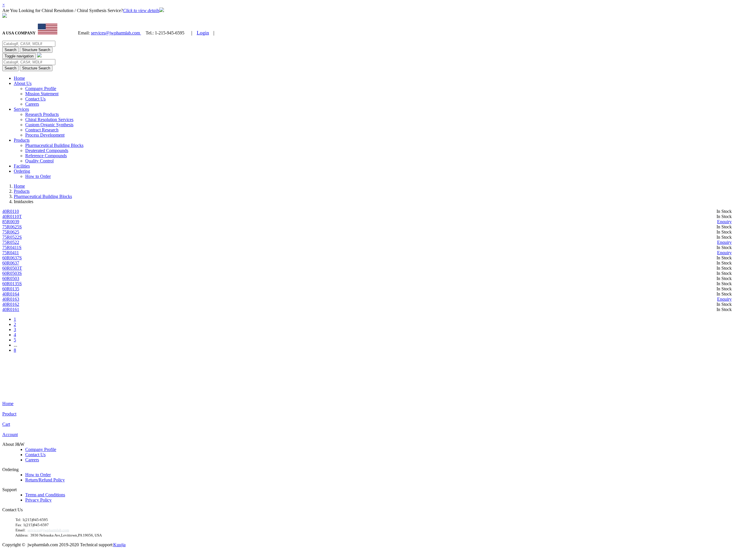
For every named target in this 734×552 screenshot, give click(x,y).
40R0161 (10, 309)
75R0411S (12, 247)
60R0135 (10, 288)
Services (21, 109)
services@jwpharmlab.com (116, 32)
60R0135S (12, 283)
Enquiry (724, 221)
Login (203, 33)
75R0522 (10, 242)
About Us (23, 83)
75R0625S (12, 226)
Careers (32, 104)
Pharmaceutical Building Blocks (54, 145)
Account (10, 434)
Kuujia (119, 544)
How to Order (38, 176)
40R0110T (12, 216)
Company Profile (40, 88)
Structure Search (36, 50)
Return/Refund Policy (45, 479)
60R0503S (12, 273)
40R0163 (10, 299)
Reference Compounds (46, 155)
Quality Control (39, 160)
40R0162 (10, 304)
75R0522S (12, 237)
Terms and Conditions (45, 494)
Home (19, 78)
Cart (6, 424)
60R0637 (10, 263)
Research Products (42, 114)
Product (9, 413)
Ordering (22, 171)
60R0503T (12, 268)
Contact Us (35, 98)
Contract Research (41, 129)
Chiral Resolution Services (49, 119)
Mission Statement (41, 93)
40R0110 (10, 211)
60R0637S (12, 257)
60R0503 (10, 278)
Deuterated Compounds (46, 150)
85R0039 (10, 221)
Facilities (22, 166)
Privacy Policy (38, 499)
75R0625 (10, 232)
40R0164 (10, 293)
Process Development (45, 135)
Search (10, 50)
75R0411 (10, 252)
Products (22, 140)
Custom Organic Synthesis (49, 124)
